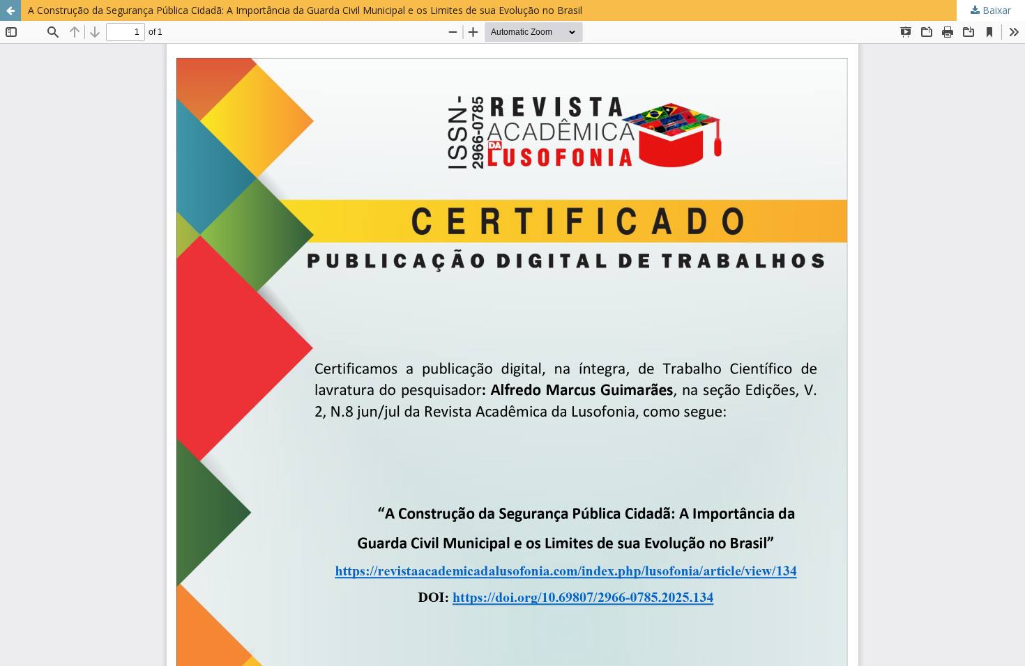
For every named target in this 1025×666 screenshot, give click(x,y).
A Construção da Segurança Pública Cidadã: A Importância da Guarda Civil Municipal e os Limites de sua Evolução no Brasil (305, 10)
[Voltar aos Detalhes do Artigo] (10, 10)
